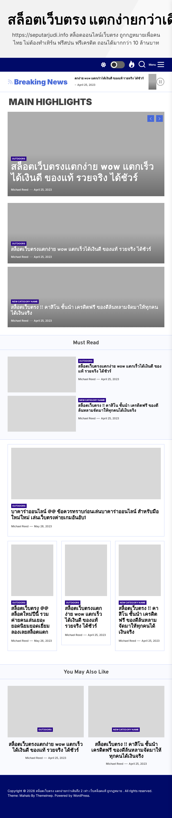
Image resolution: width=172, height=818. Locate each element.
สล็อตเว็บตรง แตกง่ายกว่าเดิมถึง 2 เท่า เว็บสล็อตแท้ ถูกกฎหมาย (86, 19)
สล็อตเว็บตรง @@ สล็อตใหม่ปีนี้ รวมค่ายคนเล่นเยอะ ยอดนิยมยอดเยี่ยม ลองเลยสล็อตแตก (30, 620)
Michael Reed (19, 189)
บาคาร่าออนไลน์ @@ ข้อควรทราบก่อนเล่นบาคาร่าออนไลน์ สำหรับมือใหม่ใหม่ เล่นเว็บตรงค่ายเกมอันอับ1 (85, 515)
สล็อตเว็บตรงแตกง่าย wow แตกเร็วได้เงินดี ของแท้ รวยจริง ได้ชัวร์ (96, 78)
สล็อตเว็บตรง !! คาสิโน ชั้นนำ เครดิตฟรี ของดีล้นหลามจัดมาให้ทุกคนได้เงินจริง (86, 167)
